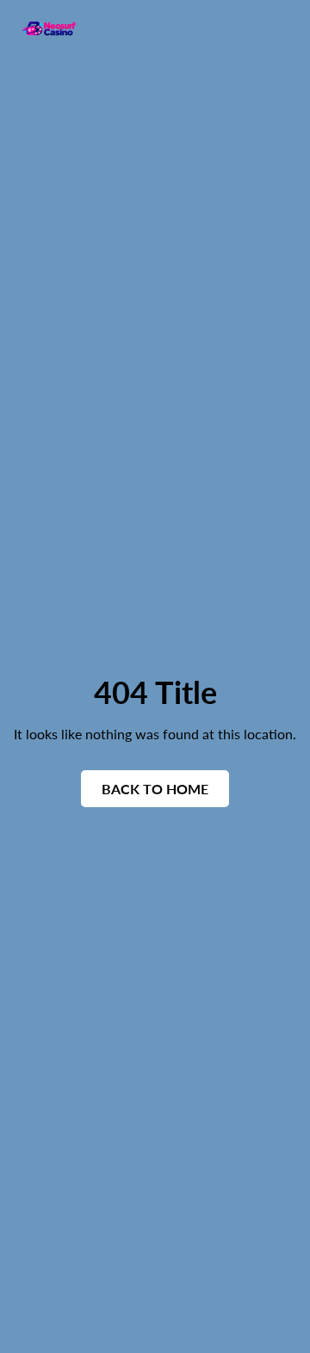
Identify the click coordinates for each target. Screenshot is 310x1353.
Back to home (155, 789)
